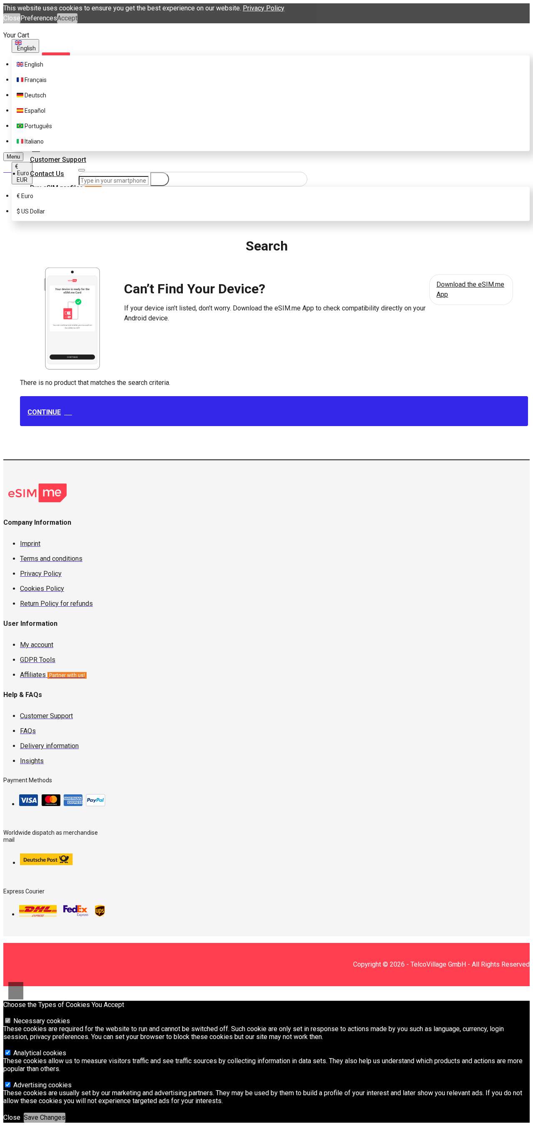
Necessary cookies (41, 1021)
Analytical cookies (39, 1053)
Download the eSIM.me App (470, 289)
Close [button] (11, 18)
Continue (44, 412)
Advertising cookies (42, 1085)
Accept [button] (67, 18)
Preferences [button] (38, 18)
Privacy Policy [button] (263, 8)
